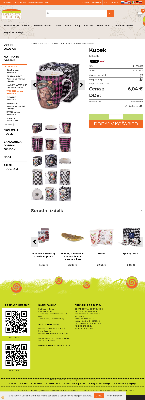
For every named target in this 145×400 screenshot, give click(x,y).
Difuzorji (9, 124)
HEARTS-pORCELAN (12, 119)
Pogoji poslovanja (13, 32)
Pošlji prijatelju (96, 79)
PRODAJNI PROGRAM (15, 25)
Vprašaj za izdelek (97, 75)
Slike (58, 25)
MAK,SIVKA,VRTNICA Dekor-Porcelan (17, 86)
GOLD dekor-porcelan (13, 71)
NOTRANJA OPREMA (49, 43)
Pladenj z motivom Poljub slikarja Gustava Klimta (72, 256)
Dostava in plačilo (123, 25)
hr (126, 2)
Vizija (68, 25)
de (137, 2)
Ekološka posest (42, 25)
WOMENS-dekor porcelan (15, 92)
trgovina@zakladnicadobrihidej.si (35, 2)
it (133, 2)
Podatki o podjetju (126, 384)
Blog (77, 25)
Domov (34, 43)
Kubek (101, 253)
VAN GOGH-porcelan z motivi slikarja (16, 106)
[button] (81, 85)
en (129, 2)
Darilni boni (103, 25)
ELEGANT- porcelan (12, 98)
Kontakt (88, 25)
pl (140, 2)
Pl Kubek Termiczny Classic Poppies (44, 255)
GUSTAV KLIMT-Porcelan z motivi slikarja (16, 78)
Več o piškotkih (114, 395)
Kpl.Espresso (130, 253)
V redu (99, 395)
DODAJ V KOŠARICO (116, 123)
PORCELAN (11, 66)
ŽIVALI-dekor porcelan (13, 113)
